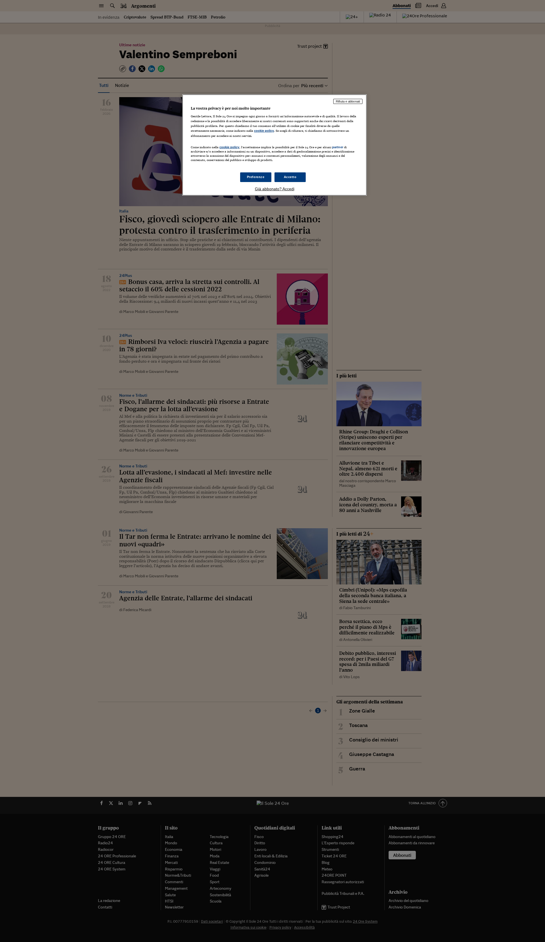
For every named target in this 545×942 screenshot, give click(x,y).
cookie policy (264, 130)
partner (337, 147)
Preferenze (256, 177)
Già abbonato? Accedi (274, 189)
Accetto (290, 177)
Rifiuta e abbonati (348, 101)
